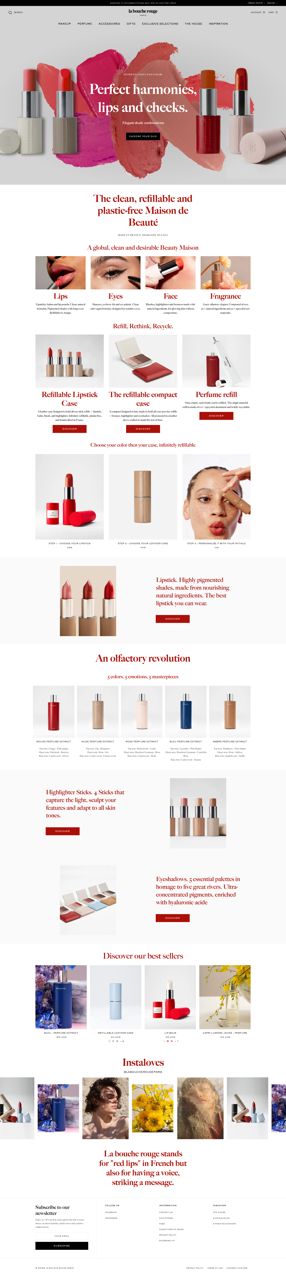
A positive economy (224, 1224)
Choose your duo (143, 137)
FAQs (162, 1224)
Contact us (166, 1212)
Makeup (64, 24)
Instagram (111, 1218)
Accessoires (109, 24)
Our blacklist (221, 1218)
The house (193, 24)
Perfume (84, 24)
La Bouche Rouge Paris (59, 1268)
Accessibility (167, 1241)
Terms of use (215, 1268)
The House (219, 1212)
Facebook (111, 1212)
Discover (172, 619)
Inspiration (218, 24)
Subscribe (62, 1246)
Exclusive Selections (160, 24)
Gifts (131, 24)
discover (69, 429)
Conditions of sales (171, 1229)
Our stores (166, 1218)
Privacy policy (167, 1235)
